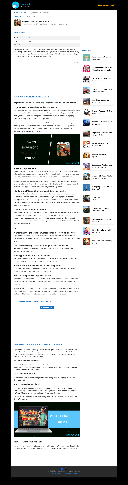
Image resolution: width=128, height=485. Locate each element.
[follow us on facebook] (63, 469)
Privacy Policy (56, 473)
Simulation (24, 13)
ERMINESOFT (18, 16)
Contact (106, 5)
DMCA (113, 5)
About (99, 5)
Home (16, 13)
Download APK (46, 308)
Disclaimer (67, 473)
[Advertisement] (47, 76)
